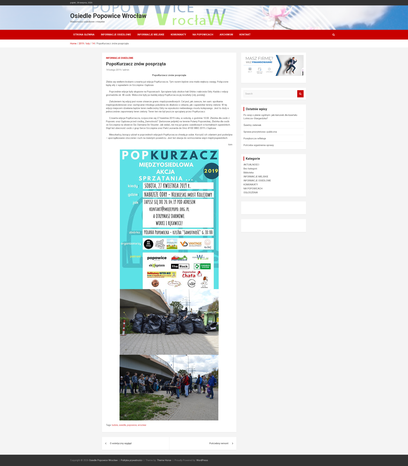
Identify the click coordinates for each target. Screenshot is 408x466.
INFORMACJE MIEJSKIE (150, 34)
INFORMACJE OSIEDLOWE (116, 34)
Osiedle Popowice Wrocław (108, 16)
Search (300, 93)
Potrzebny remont (218, 443)
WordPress (202, 460)
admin (126, 70)
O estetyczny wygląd (120, 443)
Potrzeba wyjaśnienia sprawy (259, 145)
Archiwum (226, 34)
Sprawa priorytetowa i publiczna (260, 131)
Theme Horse (164, 460)
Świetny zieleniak (252, 125)
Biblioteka (249, 172)
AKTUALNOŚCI (251, 164)
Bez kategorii (250, 168)
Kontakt (245, 34)
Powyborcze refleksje (255, 138)
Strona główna (84, 34)
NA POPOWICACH (203, 34)
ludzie (115, 425)
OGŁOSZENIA (251, 192)
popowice (132, 425)
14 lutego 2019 (113, 70)
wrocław (142, 425)
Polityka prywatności (131, 460)
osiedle (122, 425)
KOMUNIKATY (178, 34)
